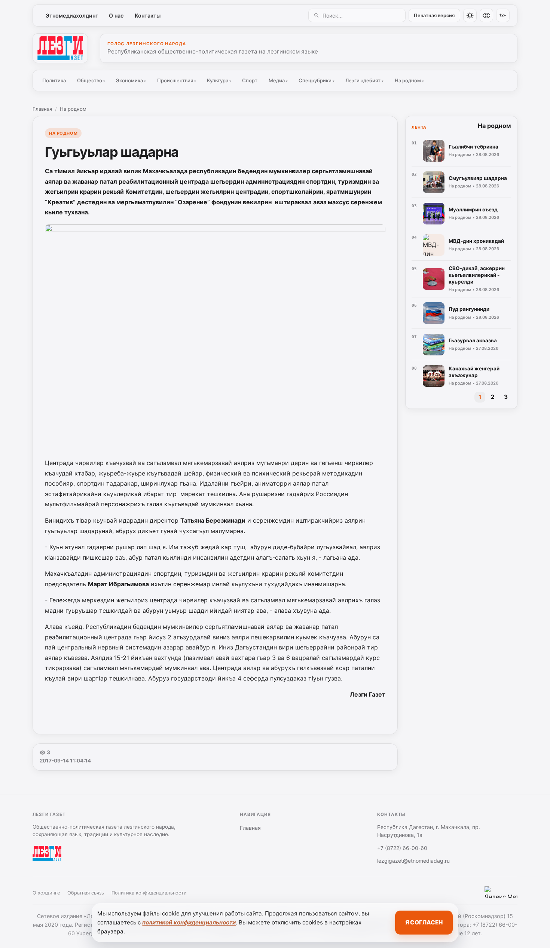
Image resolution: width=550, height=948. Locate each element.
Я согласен (424, 922)
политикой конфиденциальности (189, 922)
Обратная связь (85, 893)
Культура (219, 80)
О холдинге (46, 893)
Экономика (131, 80)
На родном (409, 80)
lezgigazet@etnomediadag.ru (413, 860)
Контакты (148, 15)
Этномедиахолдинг (72, 15)
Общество (91, 80)
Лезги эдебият (364, 80)
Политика (54, 80)
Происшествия (176, 80)
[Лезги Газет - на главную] (60, 48)
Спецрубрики (316, 80)
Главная (42, 109)
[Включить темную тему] (470, 15)
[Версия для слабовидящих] (486, 15)
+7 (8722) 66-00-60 (402, 848)
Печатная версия (434, 15)
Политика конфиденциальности (149, 893)
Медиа (278, 80)
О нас (116, 15)
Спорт (249, 80)
